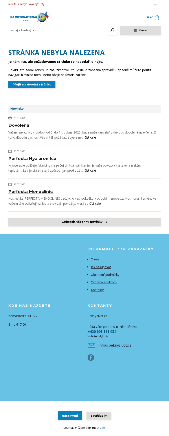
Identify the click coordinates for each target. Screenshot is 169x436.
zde (102, 428)
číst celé (90, 137)
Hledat (112, 30)
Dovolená (18, 125)
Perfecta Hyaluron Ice (32, 158)
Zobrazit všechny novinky (82, 221)
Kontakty (97, 290)
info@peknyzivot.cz (114, 345)
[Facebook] (93, 359)
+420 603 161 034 (56, 4)
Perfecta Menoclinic (30, 191)
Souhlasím (99, 415)
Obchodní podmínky (105, 275)
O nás (95, 259)
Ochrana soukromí (104, 282)
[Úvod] (34, 17)
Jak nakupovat (101, 267)
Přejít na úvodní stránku (32, 84)
